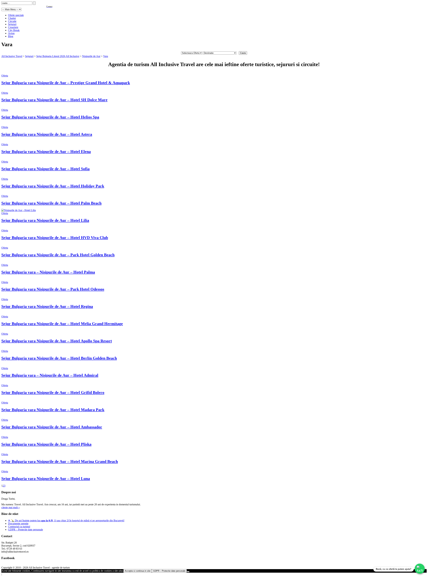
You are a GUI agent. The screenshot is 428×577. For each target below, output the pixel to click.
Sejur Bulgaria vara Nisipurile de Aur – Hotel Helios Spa (50, 117)
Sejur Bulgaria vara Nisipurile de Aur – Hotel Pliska (46, 444)
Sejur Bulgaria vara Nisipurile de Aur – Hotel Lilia (45, 220)
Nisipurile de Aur (91, 56)
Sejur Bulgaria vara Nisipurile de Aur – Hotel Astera (46, 134)
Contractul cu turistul (19, 526)
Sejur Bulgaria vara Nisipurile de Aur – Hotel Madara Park (52, 410)
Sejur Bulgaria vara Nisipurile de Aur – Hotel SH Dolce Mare (54, 100)
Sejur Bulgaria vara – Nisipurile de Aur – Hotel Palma (48, 272)
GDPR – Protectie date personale (25, 529)
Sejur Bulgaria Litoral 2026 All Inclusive (57, 56)
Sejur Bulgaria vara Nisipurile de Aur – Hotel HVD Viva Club (54, 237)
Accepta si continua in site (137, 571)
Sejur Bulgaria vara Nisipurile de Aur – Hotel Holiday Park (52, 186)
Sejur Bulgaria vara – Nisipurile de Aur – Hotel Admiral (49, 375)
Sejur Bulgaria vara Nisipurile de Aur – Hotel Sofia (45, 169)
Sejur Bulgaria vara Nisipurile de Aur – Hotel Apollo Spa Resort (56, 341)
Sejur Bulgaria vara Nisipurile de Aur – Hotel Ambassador (51, 427)
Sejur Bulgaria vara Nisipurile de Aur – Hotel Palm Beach (51, 203)
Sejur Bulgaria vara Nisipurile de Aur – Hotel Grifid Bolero (52, 392)
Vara (105, 56)
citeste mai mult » (10, 507)
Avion (11, 33)
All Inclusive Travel (11, 56)
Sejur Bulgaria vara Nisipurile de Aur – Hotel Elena (46, 151)
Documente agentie (18, 523)
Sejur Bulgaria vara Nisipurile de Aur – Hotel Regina (47, 306)
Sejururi (12, 24)
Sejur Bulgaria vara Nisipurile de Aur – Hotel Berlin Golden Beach (59, 358)
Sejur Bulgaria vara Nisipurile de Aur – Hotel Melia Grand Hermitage (62, 323)
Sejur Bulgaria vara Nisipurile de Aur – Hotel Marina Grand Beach (59, 461)
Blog (10, 36)
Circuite (12, 21)
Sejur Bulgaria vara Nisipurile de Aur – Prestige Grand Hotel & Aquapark (65, 83)
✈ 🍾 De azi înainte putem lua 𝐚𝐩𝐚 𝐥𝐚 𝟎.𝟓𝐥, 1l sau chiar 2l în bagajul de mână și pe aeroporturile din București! (66, 520)
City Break (14, 30)
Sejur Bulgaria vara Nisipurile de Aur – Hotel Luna (45, 478)
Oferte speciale (16, 15)
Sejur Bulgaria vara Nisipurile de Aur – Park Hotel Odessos (52, 289)
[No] (188, 571)
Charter (12, 18)
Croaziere (13, 27)
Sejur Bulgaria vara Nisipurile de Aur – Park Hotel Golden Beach (58, 255)
